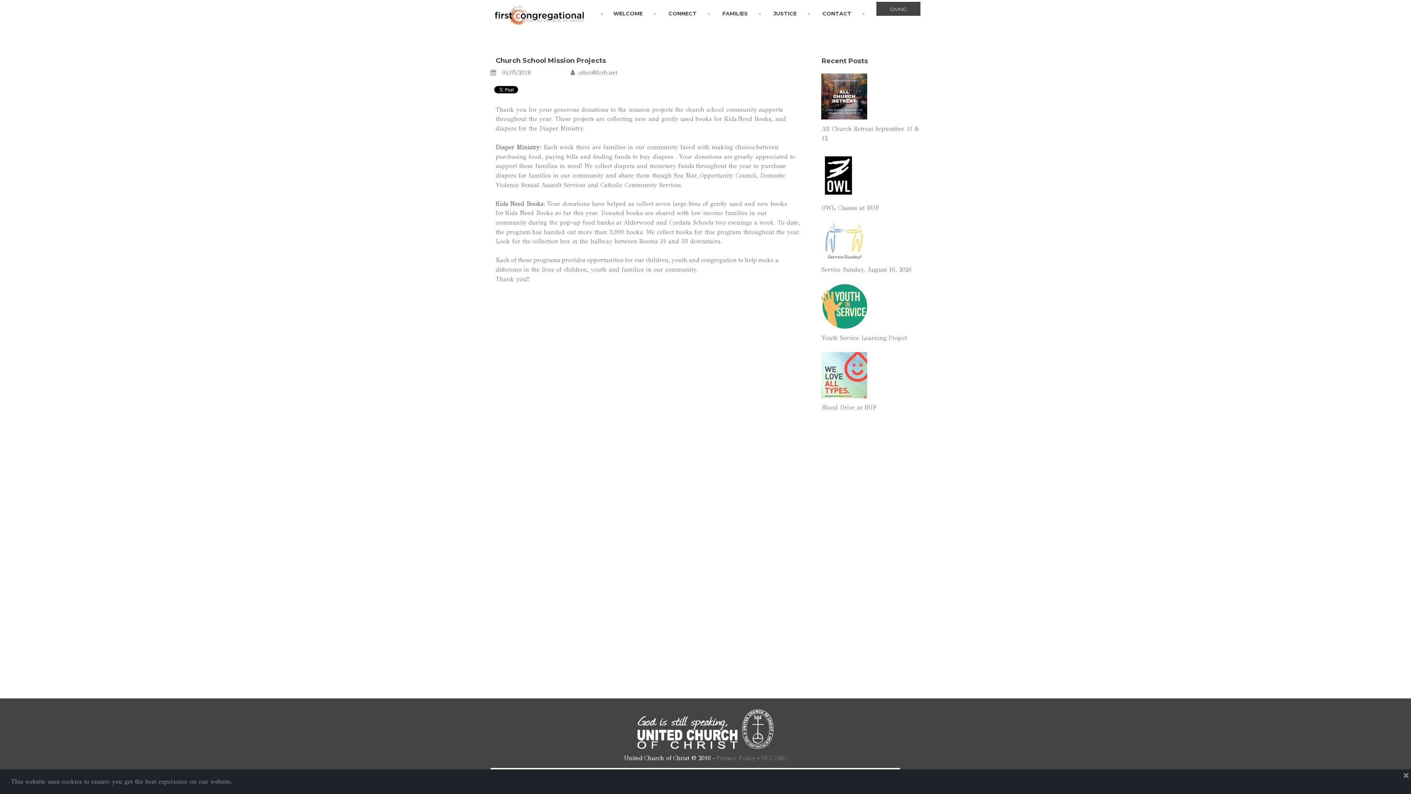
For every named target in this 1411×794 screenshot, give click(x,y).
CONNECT (682, 13)
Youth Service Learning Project (864, 338)
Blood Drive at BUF (849, 407)
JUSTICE (785, 13)
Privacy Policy (736, 758)
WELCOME (628, 13)
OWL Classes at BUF (850, 207)
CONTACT (836, 13)
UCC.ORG (774, 758)
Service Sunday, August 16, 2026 (867, 269)
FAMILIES (735, 13)
